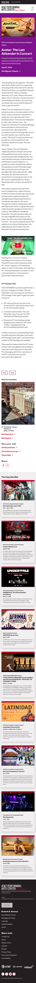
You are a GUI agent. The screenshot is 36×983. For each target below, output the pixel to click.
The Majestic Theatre (9, 71)
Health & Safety (6, 924)
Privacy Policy (6, 952)
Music (4, 373)
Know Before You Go (8, 915)
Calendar (4, 921)
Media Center (6, 943)
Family (12, 373)
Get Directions (7, 434)
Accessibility (6, 958)
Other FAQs (6, 455)
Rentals (4, 949)
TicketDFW (15, 2)
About (3, 940)
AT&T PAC (5, 2)
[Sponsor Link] (6, 967)
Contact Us (5, 937)
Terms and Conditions (9, 955)
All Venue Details (8, 447)
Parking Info (6, 438)
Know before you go (9, 451)
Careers (4, 946)
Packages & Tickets (8, 918)
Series (3, 927)
